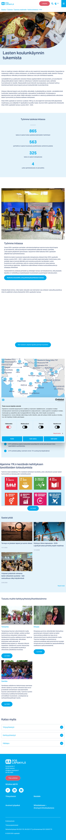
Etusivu (3, 9)
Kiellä (12, 439)
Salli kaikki (54, 439)
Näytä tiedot (57, 433)
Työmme (10, 9)
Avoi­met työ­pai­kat (13, 805)
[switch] (24, 427)
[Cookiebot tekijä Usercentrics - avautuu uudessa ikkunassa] (56, 400)
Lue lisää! (33, 508)
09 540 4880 (9, 772)
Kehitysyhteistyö (33, 9)
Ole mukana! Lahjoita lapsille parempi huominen (33, 345)
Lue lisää (7, 656)
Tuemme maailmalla (20, 9)
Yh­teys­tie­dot (11, 796)
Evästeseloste (10, 821)
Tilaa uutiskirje (13, 778)
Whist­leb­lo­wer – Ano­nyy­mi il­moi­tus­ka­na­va (44, 807)
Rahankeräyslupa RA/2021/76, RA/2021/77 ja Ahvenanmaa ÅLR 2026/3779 (29, 829)
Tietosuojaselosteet (12, 825)
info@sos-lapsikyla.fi (12, 770)
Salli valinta (32, 439)
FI (58, 4)
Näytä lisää (61, 586)
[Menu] (64, 3)
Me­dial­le (37, 796)
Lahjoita (44, 3)
